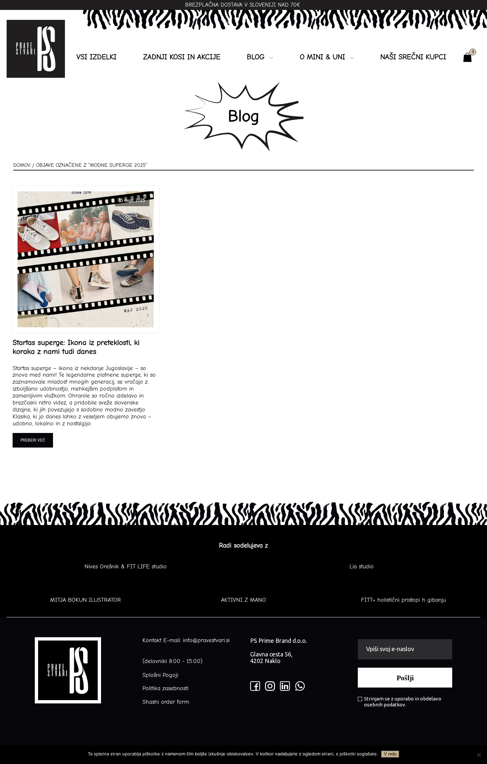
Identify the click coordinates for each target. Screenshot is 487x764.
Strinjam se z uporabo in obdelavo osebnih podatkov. (402, 701)
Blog (256, 57)
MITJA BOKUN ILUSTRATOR (85, 600)
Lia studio (362, 566)
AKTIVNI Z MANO (243, 600)
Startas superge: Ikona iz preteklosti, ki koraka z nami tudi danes (76, 347)
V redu (390, 753)
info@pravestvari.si (206, 640)
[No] (478, 754)
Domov (21, 165)
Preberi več (33, 440)
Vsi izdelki (97, 57)
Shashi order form (165, 702)
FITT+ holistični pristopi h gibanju (401, 600)
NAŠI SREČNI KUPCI (413, 57)
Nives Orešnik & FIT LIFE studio (125, 566)
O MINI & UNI (322, 57)
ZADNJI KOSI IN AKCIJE (181, 57)
